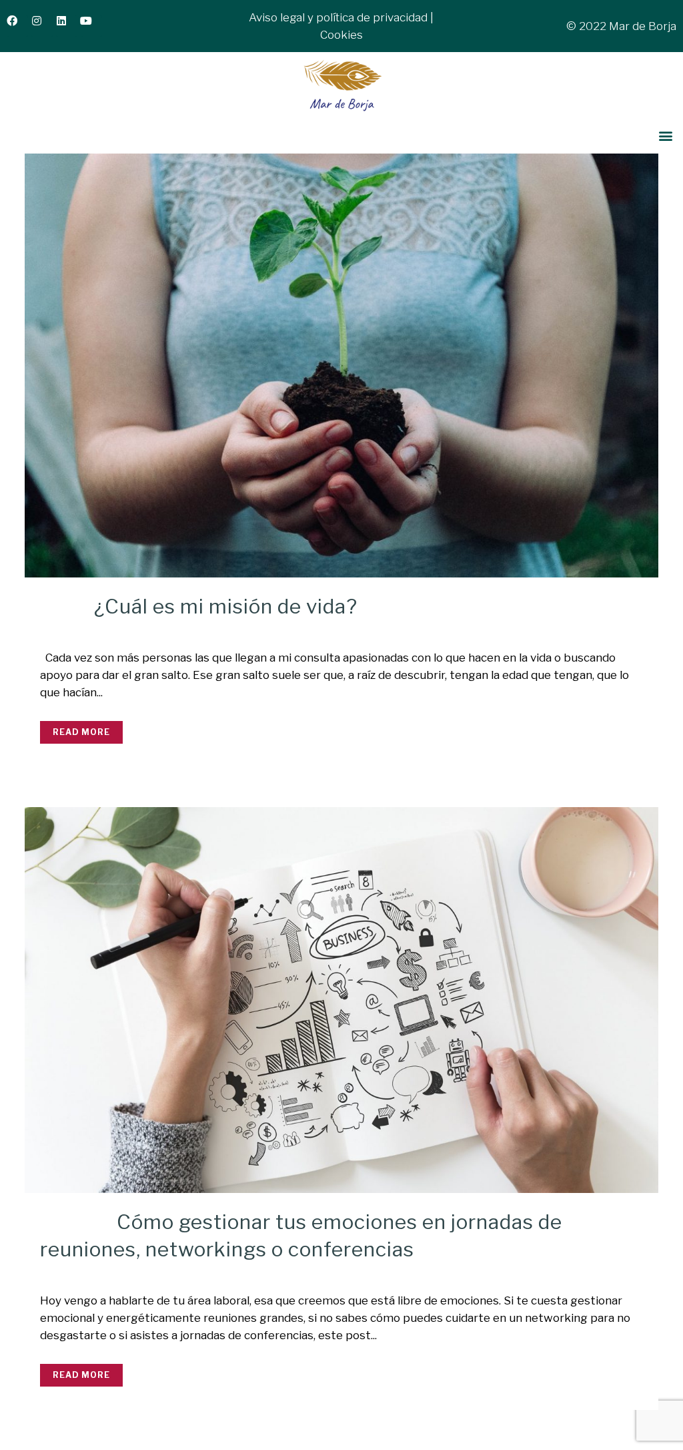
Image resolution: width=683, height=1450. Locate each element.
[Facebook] (17, 26)
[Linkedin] (66, 26)
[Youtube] (91, 26)
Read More (81, 732)
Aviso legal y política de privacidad (338, 17)
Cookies (341, 34)
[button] (665, 136)
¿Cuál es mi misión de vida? (226, 606)
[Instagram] (42, 26)
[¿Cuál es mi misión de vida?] (341, 366)
